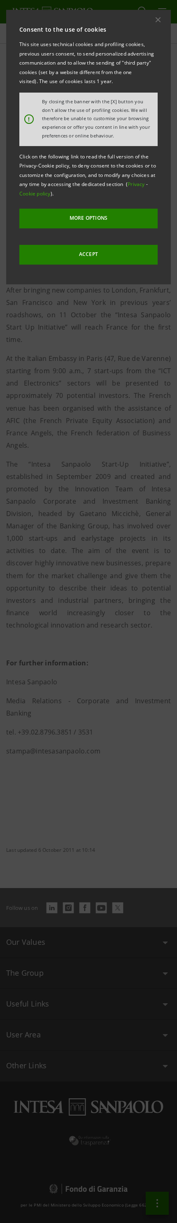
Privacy (137, 184)
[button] (158, 19)
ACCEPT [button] (88, 254)
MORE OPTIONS (88, 217)
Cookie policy (35, 193)
